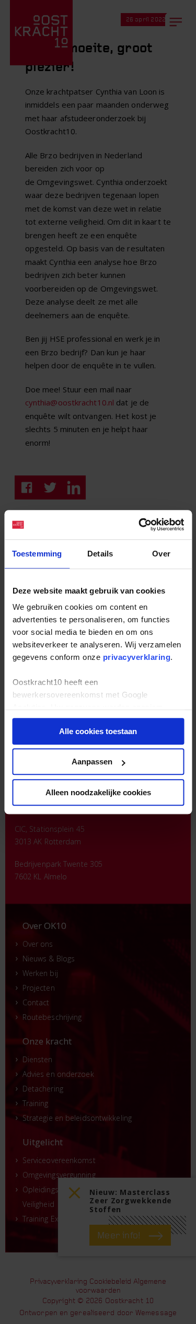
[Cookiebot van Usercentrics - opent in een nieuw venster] (139, 524)
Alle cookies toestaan (98, 731)
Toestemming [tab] (37, 553)
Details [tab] (100, 553)
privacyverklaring (136, 657)
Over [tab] (161, 553)
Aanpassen (92, 761)
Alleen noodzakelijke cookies (98, 792)
